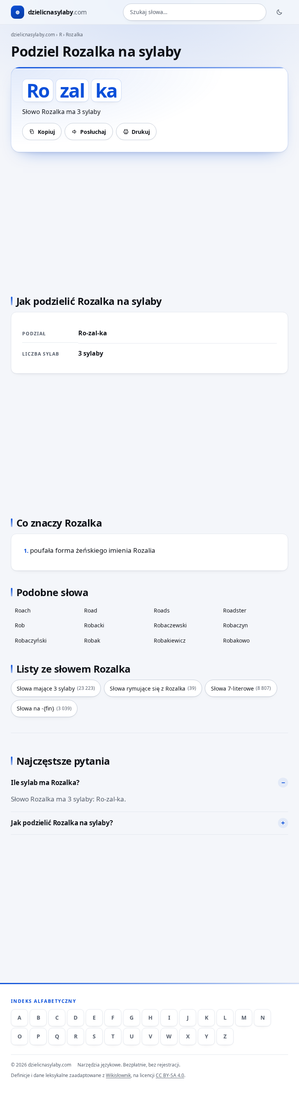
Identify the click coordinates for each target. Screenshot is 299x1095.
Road (90, 610)
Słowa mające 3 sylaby (56, 688)
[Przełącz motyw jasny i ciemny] (279, 12)
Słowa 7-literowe (241, 688)
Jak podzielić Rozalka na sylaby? (62, 822)
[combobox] (194, 12)
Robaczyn (235, 625)
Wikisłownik (118, 1075)
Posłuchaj (93, 131)
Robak (92, 640)
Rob (20, 625)
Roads (162, 610)
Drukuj (141, 131)
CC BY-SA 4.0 (170, 1075)
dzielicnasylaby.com (33, 34)
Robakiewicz (170, 640)
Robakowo (236, 640)
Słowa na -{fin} (44, 708)
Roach (23, 610)
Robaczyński (31, 640)
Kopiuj (46, 131)
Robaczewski (170, 625)
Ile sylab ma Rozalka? (45, 782)
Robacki (94, 625)
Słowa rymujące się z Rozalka (153, 688)
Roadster (234, 610)
